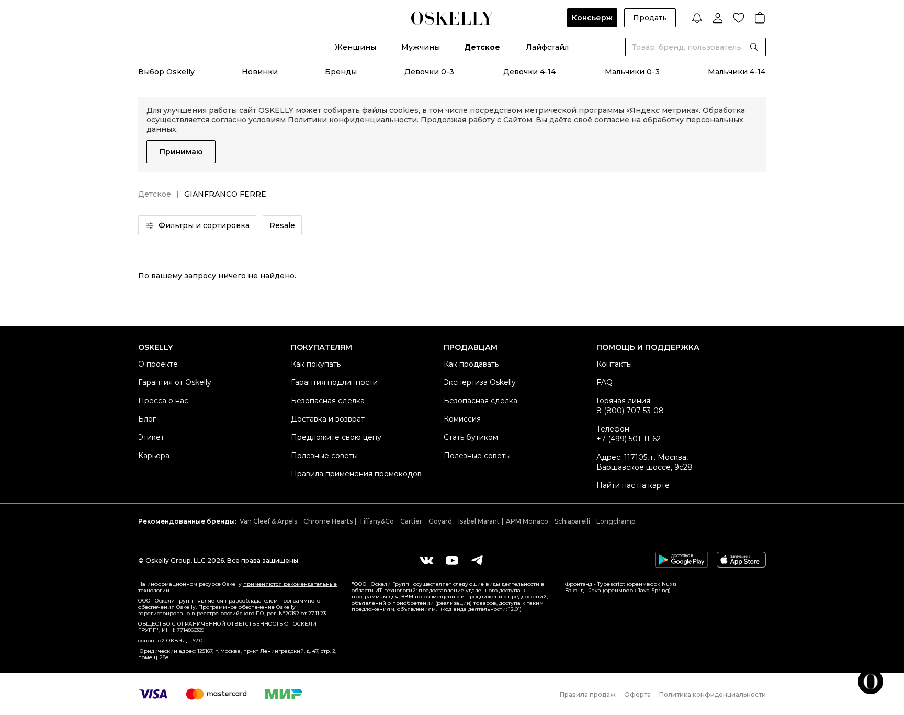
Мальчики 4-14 (736, 71)
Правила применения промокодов (356, 474)
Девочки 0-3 (429, 71)
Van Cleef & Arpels (268, 521)
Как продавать (471, 364)
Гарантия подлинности (334, 382)
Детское (482, 47)
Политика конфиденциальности (712, 694)
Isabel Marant (479, 521)
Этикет (151, 437)
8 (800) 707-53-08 (630, 410)
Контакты (614, 364)
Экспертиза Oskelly (480, 382)
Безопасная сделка (328, 400)
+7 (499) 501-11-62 (628, 439)
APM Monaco (527, 521)
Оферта (637, 694)
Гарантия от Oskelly (174, 382)
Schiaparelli (572, 521)
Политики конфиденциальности (352, 119)
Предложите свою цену (336, 437)
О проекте (158, 364)
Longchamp (615, 521)
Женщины (355, 47)
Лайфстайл (547, 47)
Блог (147, 419)
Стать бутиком (471, 437)
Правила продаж (588, 694)
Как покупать (316, 364)
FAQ (604, 382)
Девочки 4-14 (529, 71)
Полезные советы (324, 455)
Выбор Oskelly (166, 71)
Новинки (260, 71)
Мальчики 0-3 (632, 71)
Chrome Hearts (328, 521)
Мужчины (420, 47)
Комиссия (462, 419)
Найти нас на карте (633, 485)
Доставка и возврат (328, 419)
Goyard (440, 521)
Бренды (341, 71)
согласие (611, 119)
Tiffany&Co (376, 521)
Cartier (411, 521)
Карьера (154, 455)
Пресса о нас (163, 400)
